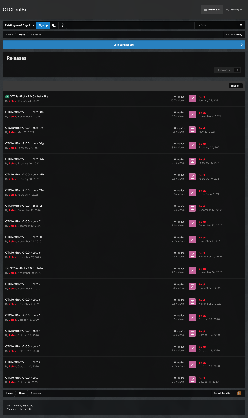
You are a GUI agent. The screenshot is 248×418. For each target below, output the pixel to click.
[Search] (241, 25)
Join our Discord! (124, 44)
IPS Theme (13, 405)
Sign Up (43, 25)
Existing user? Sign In (19, 25)
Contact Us (26, 409)
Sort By (235, 86)
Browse (212, 9)
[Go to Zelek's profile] (192, 98)
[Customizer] (54, 25)
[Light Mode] (63, 25)
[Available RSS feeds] (239, 393)
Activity (234, 9)
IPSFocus (28, 405)
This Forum (226, 25)
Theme (11, 409)
